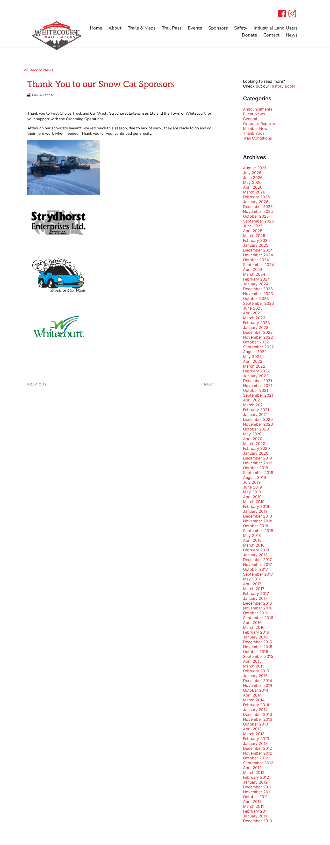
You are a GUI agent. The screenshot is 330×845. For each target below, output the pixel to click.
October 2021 (255, 390)
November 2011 (257, 791)
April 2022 (252, 361)
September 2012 (258, 762)
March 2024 (254, 274)
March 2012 (254, 772)
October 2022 (256, 342)
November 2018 (257, 521)
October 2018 (255, 525)
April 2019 (252, 496)
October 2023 (256, 298)
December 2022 (258, 332)
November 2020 (258, 424)
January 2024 (255, 284)
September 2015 (258, 656)
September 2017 (258, 574)
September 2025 (258, 221)
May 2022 (252, 356)
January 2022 (255, 375)
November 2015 (257, 646)
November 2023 (258, 293)
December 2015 (257, 641)
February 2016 (256, 632)
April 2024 (252, 269)
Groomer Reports (259, 123)
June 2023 (253, 308)
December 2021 (257, 380)
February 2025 (256, 240)
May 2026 (252, 182)
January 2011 (255, 816)
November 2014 (257, 685)
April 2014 (252, 695)
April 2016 (252, 622)
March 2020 (254, 443)
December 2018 (257, 516)
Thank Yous (253, 133)
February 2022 (256, 371)
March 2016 (254, 627)
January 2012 (255, 782)
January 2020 (255, 453)
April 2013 (252, 728)
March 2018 (254, 545)
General (250, 118)
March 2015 (254, 666)
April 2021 (252, 400)
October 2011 (255, 796)
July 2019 (252, 482)
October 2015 (255, 651)
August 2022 (255, 351)
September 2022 (258, 346)
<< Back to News (38, 70)
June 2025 (253, 225)
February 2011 (255, 811)
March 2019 (254, 501)
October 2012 (255, 758)
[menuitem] (96, 28)
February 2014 (256, 704)
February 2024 (256, 279)
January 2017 (255, 598)
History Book (282, 86)
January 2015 (255, 675)
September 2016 (258, 617)
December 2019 (257, 458)
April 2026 (252, 187)
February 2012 (256, 777)
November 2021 (257, 385)
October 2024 (256, 259)
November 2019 (257, 462)
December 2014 (257, 680)
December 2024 (258, 250)
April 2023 (252, 313)
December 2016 (257, 603)
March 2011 (253, 806)
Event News (254, 113)
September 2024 (258, 264)
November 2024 (258, 254)
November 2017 (257, 564)
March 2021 (254, 404)
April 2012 (252, 767)
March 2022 (254, 366)
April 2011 (252, 801)
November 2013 (257, 719)
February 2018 (256, 550)
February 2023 (256, 322)
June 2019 (252, 487)
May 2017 (252, 579)
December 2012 (257, 748)
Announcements (257, 109)
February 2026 (256, 196)
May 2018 (252, 535)
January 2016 (255, 637)
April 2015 (252, 661)
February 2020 (256, 448)
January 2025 (255, 245)
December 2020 (258, 419)
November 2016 (257, 608)
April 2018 (252, 540)
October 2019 (255, 467)
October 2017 (255, 569)
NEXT (209, 384)
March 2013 (254, 733)
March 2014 (254, 699)
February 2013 (256, 738)
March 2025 (254, 235)
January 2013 (255, 743)
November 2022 (258, 337)
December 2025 (258, 206)
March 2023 (254, 317)
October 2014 (255, 690)
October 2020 (256, 429)
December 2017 (257, 559)
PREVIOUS (37, 384)
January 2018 (255, 554)
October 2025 (256, 216)
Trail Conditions (257, 138)
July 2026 (252, 172)
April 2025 (252, 230)
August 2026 (255, 167)
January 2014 (255, 709)
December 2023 (258, 288)
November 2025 (258, 211)
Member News (256, 128)
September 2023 (258, 303)
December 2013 (257, 714)
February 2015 (256, 670)
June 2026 (253, 177)
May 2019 (252, 491)
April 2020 (252, 438)
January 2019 (255, 511)
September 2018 (258, 530)
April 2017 (252, 583)
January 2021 (255, 414)
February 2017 (256, 593)
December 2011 (257, 787)
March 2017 (253, 588)
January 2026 (255, 201)
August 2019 (254, 477)
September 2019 (258, 472)
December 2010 (257, 820)
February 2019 (256, 506)
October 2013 (255, 724)
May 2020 (252, 433)
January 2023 (255, 327)
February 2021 (256, 409)
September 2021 (258, 395)
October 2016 (255, 612)
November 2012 (257, 753)
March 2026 (254, 192)
